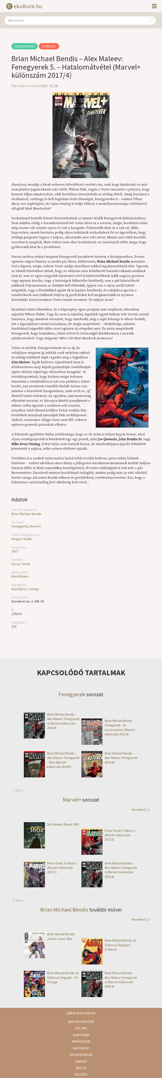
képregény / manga (25, 589)
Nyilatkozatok (81, 1055)
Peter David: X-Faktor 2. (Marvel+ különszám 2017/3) (120, 835)
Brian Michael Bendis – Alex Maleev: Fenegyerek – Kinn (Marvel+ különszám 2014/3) (63, 760)
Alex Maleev (19, 576)
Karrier (81, 1061)
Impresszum (81, 1042)
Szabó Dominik (28, 85)
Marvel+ (35, 526)
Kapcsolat (81, 1048)
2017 (14, 551)
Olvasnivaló (25, 46)
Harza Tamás (20, 564)
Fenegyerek (19, 526)
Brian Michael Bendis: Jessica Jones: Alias (61, 936)
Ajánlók (49, 46)
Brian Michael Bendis (26, 514)
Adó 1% (81, 1068)
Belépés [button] (81, 1075)
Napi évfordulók (81, 1022)
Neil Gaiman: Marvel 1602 (63, 824)
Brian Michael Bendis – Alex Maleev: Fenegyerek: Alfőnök (121, 757)
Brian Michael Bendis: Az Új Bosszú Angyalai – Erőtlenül (120, 944)
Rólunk (81, 1028)
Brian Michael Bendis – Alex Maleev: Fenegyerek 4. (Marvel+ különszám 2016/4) (63, 721)
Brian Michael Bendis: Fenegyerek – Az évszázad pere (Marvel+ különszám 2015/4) (120, 727)
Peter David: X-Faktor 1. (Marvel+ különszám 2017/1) (62, 867)
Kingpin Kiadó (21, 539)
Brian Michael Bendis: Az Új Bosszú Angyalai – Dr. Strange (63, 977)
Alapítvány (81, 1035)
